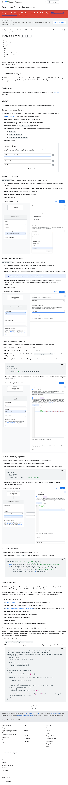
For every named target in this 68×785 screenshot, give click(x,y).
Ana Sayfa (4, 29)
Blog (25, 728)
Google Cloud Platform (8, 765)
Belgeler (27, 29)
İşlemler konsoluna (10, 117)
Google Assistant (19, 29)
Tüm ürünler (5, 770)
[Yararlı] (62, 30)
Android (48, 728)
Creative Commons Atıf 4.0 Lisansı (31, 713)
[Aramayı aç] (46, 2)
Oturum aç (63, 2)
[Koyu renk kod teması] (62, 364)
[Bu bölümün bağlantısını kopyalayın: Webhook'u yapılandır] (19, 549)
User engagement (29, 7)
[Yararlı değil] (65, 30)
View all (48, 746)
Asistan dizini (5, 737)
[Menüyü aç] (2, 2)
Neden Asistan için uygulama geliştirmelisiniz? (9, 731)
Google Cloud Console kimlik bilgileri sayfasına (19, 608)
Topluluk (4, 742)
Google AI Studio (50, 736)
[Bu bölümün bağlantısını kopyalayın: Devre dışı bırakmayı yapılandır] (26, 457)
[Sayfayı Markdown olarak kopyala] (27, 36)
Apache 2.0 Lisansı (55, 713)
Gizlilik (8, 777)
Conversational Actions (11, 7)
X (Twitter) (27, 738)
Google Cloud (49, 741)
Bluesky (26, 730)
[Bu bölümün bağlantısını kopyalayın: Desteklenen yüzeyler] (23, 74)
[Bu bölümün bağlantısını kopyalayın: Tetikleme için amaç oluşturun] (26, 110)
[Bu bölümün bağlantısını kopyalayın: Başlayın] (11, 101)
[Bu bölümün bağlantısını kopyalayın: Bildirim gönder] (17, 583)
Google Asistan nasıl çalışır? (9, 734)
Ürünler (10, 29)
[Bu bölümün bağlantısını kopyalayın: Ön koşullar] (14, 88)
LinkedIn (26, 736)
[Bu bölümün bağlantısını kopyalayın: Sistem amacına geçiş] (20, 177)
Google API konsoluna (11, 602)
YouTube (26, 741)
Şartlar (3, 777)
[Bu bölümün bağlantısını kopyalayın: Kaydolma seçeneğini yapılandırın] (28, 341)
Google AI (4, 767)
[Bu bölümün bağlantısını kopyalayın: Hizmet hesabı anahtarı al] (22, 599)
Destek (4, 740)
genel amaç (56, 92)
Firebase (48, 733)
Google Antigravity (51, 738)
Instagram (26, 733)
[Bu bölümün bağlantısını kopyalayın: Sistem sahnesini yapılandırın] (25, 259)
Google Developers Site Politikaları (25, 715)
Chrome (48, 730)
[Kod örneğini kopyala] (64, 364)
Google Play (49, 744)
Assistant (18, 2)
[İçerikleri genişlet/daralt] (11, 41)
